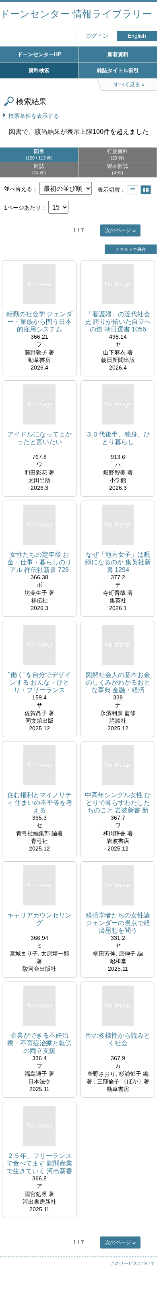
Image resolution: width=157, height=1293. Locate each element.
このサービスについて (133, 1263)
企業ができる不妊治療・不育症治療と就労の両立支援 (39, 1043)
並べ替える (18, 189)
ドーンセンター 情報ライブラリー (76, 13)
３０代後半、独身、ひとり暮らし (118, 438)
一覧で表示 (133, 189)
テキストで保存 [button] (130, 249)
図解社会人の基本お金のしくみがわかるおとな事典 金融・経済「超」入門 (118, 682)
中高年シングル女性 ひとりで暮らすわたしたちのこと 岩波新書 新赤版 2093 (118, 803)
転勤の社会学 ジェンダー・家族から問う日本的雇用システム (39, 322)
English (137, 36)
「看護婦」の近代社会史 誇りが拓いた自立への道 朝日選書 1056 (118, 322)
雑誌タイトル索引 (118, 70)
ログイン (97, 36)
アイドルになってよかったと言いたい (39, 438)
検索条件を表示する (33, 116)
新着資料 (117, 54)
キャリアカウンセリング (39, 919)
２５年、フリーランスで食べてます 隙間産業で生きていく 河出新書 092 (39, 1163)
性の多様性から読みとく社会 (118, 1039)
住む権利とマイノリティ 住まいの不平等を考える (39, 803)
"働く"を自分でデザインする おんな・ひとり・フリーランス (39, 682)
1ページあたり (22, 207)
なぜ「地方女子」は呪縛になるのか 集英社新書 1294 (118, 562)
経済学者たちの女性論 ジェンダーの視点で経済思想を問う (118, 923)
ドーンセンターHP (39, 54)
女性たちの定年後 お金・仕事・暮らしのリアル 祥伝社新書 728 (39, 562)
